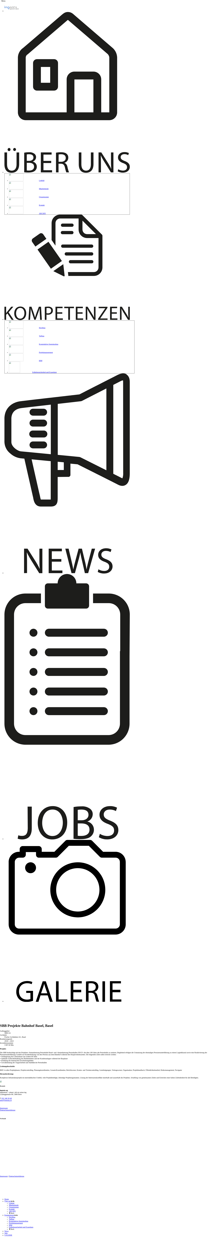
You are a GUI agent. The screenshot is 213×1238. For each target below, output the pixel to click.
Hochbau (12, 1217)
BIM (10, 1225)
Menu (3, 1)
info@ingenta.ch (6, 1100)
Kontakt (12, 1209)
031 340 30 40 (7, 1098)
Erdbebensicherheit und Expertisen (21, 1227)
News (6, 1231)
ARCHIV (12, 1211)
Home (6, 1199)
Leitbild (11, 1203)
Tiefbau (11, 1219)
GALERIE (8, 1235)
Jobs (6, 1233)
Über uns (7, 1201)
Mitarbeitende (14, 1205)
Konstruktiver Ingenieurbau (18, 1221)
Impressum (4, 1108)
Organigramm (14, 1207)
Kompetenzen (9, 1215)
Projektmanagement (16, 1223)
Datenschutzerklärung (7, 1110)
